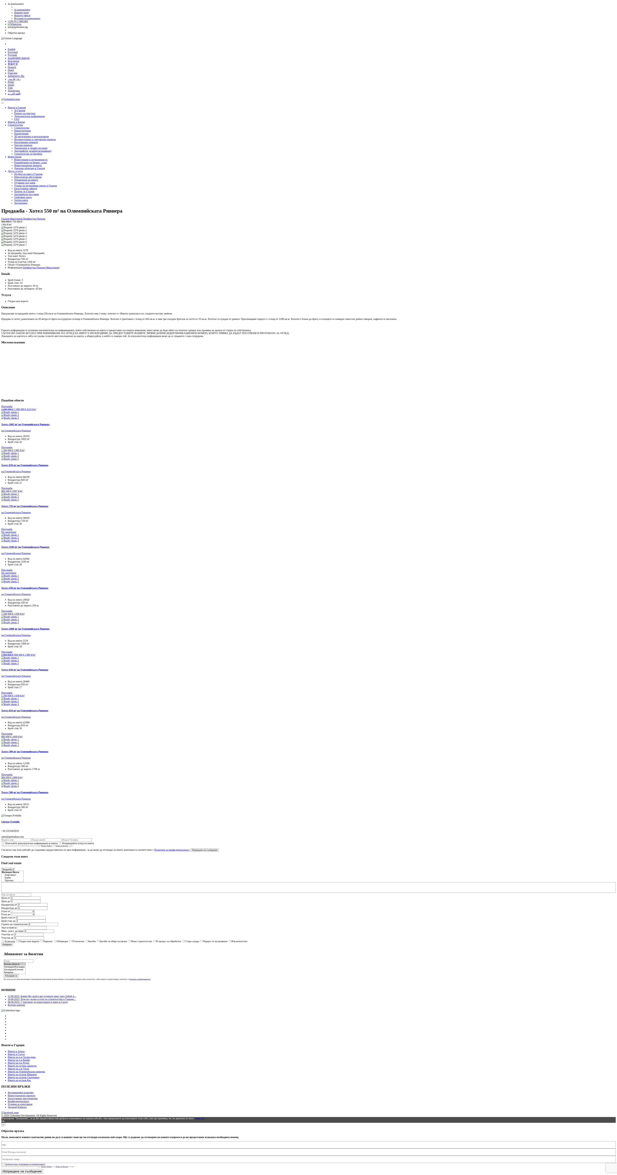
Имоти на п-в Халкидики (22, 1057)
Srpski (11, 85)
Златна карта (21, 200)
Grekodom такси (23, 197)
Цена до (5, 901)
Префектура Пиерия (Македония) (41, 267)
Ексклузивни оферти (25, 188)
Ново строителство (141, 941)
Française (12, 73)
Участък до (7, 937)
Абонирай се (11, 976)
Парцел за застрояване (215, 941)
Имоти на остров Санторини (23, 1077)
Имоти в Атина (16, 1051)
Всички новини (16, 1005)
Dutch (11, 70)
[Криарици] (15, 972)
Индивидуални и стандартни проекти (35, 139)
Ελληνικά (13, 52)
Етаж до (5, 914)
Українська (14, 90)
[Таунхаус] (12, 880)
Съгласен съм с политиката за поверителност (25, 1164)
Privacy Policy (46, 846)
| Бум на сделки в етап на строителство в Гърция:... (42, 999)
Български (13, 61)
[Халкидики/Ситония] (15, 969)
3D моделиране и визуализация (31, 136)
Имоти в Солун (16, 1054)
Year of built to (8, 927)
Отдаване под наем (24, 182)
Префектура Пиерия (34, 218)
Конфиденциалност (18, 1101)
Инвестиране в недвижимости (31, 159)
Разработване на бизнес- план (30, 162)
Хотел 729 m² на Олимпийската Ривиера (24, 506)
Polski (11, 82)
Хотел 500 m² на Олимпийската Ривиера (24, 751)
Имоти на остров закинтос (22, 1065)
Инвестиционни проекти (28, 165)
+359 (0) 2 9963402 (18, 21)
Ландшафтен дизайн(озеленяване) (32, 151)
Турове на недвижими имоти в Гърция (35, 185)
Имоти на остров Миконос (22, 1074)
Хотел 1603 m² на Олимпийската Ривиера (25, 424)
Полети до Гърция (24, 191)
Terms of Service (62, 846)
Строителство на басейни (28, 153)
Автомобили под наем (26, 194)
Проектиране (21, 133)
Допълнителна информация (29, 116)
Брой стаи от (8, 917)
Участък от (7, 934)
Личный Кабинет (17, 1107)
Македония (16, 218)
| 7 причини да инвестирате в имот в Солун (38, 1002)
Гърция (5, 218)
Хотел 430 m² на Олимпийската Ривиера (24, 588)
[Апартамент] (12, 875)
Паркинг (48, 941)
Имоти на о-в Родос (18, 1063)
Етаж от (5, 911)
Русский (12, 55)
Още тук (199, 1118)
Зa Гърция (19, 110)
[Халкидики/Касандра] (15, 967)
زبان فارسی (14, 79)
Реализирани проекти (26, 142)
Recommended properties (21, 1092)
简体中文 (13, 64)
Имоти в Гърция (17, 107)
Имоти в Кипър (16, 122)
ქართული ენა (16, 76)
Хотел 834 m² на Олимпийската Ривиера (24, 710)
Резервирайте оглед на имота (78, 843)
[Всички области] (15, 964)
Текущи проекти (23, 145)
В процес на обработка (168, 941)
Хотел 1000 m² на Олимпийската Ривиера (25, 628)
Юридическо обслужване (28, 177)
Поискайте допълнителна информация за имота (31, 843)
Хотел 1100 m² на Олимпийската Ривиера (25, 547)
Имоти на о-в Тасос (18, 1068)
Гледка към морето (29, 941)
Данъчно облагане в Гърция (29, 168)
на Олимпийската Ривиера (16, 430)
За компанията (22, 9)
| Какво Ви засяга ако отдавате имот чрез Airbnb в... (42, 996)
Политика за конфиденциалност (171, 850)
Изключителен (239, 941)
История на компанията (27, 18)
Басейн (92, 941)
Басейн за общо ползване (113, 941)
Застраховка (20, 203)
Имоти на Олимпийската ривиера (26, 1071)
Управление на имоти (26, 180)
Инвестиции (15, 156)
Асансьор (9, 941)
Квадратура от (9, 904)
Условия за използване (20, 1104)
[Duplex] (12, 877)
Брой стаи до (8, 921)
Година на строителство (14, 924)
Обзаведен (62, 941)
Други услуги (15, 171)
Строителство (15, 125)
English (11, 49)
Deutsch (12, 67)
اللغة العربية (14, 93)
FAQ (16, 119)
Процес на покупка (24, 113)
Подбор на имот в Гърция (28, 174)
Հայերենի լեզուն (19, 58)
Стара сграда (192, 941)
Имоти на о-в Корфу (19, 1060)
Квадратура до (9, 908)
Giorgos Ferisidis (10, 821)
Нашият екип (21, 12)
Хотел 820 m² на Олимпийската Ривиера (24, 465)
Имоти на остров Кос (19, 1080)
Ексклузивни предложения (22, 1098)
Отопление (78, 941)
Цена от (6, 898)
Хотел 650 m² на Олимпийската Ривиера (24, 669)
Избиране (7, 944)
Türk (10, 87)
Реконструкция (22, 130)
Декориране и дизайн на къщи (30, 148)
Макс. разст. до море (12, 931)
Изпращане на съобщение (204, 850)
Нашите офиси (22, 15)
